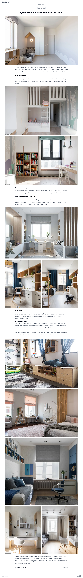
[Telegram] (80, 576)
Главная (39, 4)
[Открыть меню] (80, 2)
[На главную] (6, 2)
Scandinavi (7, 257)
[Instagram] (78, 576)
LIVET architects (8, 436)
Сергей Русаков (22, 567)
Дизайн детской (41, 8)
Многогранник (7, 553)
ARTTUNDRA (7, 134)
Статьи (43, 4)
